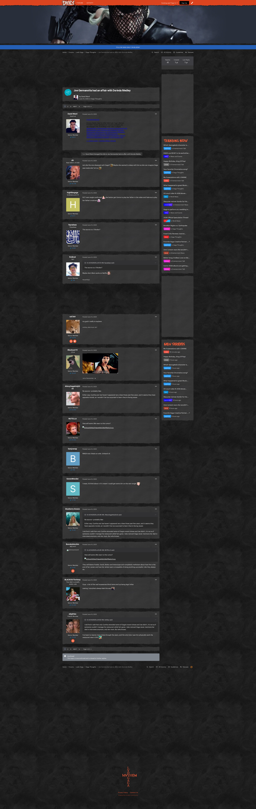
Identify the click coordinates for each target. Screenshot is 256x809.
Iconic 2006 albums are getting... (176, 265)
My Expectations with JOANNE (175, 177)
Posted (89, 114)
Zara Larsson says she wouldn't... (176, 249)
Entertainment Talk (179, 148)
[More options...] (156, 114)
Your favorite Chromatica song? (176, 169)
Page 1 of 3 (87, 106)
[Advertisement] (111, 70)
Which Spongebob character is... (176, 145)
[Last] (79, 106)
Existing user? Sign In (169, 3)
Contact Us (134, 792)
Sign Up (184, 3)
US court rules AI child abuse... (175, 193)
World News (174, 196)
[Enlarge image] (100, 363)
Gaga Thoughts (96, 98)
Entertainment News (181, 205)
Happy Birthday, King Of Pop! (175, 161)
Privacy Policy (123, 792)
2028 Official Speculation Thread (176, 217)
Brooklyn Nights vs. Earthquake (175, 225)
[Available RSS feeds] (191, 666)
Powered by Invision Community (128, 795)
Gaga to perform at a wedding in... (177, 209)
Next (75, 106)
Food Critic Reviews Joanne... (175, 233)
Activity (90, 3)
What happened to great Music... (176, 185)
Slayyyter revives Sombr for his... (176, 201)
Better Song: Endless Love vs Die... (177, 257)
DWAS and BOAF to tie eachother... (177, 153)
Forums (80, 3)
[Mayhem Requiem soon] (128, 24)
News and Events (176, 156)
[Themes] (192, 3)
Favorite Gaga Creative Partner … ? (177, 241)
